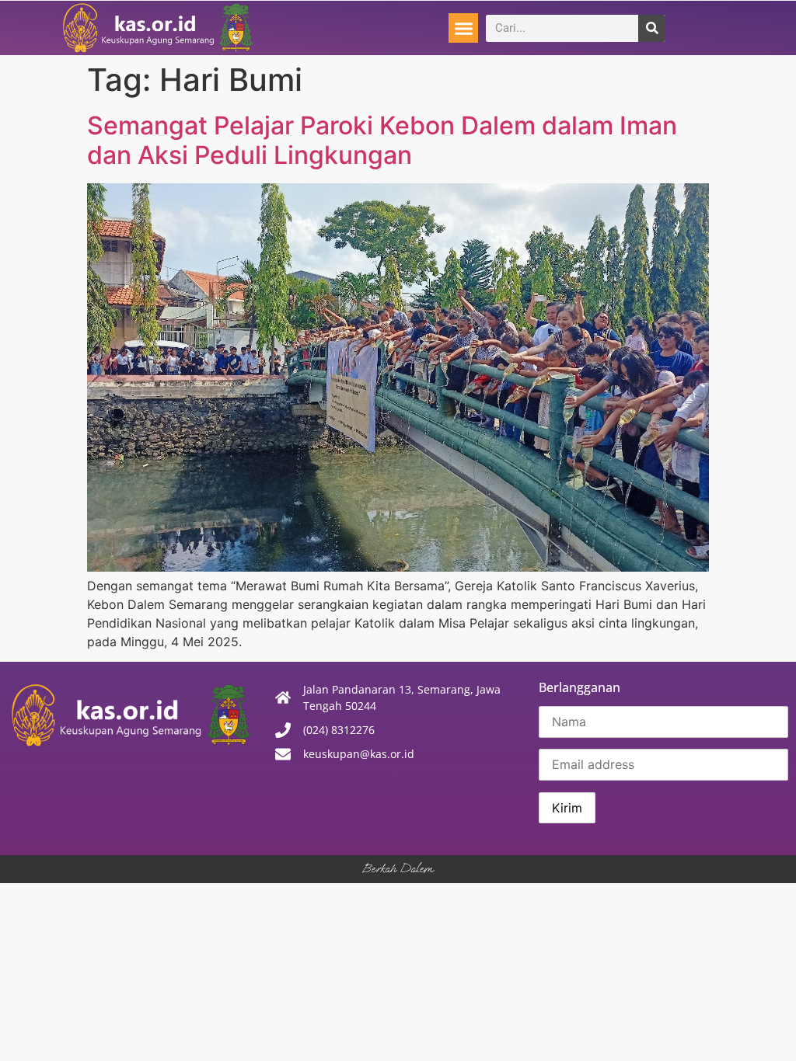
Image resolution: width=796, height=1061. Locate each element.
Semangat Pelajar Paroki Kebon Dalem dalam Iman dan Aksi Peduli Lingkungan (382, 140)
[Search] (651, 28)
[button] (463, 28)
